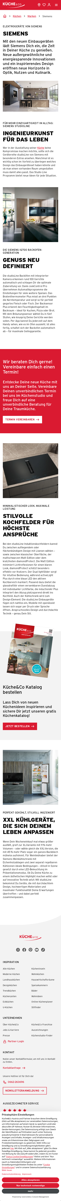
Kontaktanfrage (12, 1067)
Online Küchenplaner (42, 1001)
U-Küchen (8, 1007)
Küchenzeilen (9, 996)
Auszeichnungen (39, 1029)
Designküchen (10, 985)
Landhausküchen (11, 979)
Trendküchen (9, 990)
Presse (6, 1035)
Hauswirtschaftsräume (42, 979)
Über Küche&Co (11, 1024)
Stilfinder (36, 1007)
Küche (40, 147)
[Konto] (49, 5)
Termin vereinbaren (20, 419)
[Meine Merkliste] (44, 5)
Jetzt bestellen (17, 726)
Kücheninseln (38, 968)
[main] (30, 462)
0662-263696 (16, 1081)
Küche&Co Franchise (41, 1024)
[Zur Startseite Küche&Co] (14, 5)
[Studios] (39, 5)
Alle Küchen (9, 968)
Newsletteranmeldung (22, 1090)
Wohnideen (37, 996)
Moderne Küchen (11, 974)
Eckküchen (8, 1001)
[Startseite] (5, 16)
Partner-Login (16, 1041)
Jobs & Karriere (11, 1029)
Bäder (34, 990)
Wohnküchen (37, 974)
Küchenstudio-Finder (42, 1035)
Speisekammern (39, 985)
